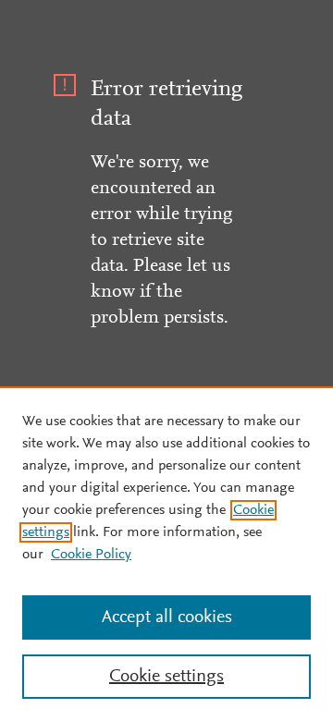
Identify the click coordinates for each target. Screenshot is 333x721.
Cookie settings (166, 676)
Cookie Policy (91, 554)
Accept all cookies (167, 617)
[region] (166, 553)
